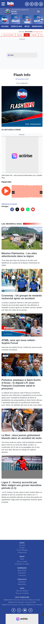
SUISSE (34, 35)
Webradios (37, 26)
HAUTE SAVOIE (8, 35)
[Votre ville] (27, 4)
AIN (27, 35)
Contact (22, 545)
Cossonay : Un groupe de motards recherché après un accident (22, 297)
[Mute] (38, 11)
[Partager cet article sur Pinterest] (22, 210)
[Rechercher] (36, 4)
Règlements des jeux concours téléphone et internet (22, 605)
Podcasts (22, 582)
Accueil (5, 26)
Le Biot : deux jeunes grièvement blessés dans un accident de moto (22, 436)
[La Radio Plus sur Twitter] (19, 610)
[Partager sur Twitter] (16, 210)
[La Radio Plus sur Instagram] (30, 610)
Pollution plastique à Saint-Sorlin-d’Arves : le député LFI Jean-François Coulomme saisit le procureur (21, 384)
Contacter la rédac (22, 564)
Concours (22, 575)
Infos (27, 26)
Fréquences (22, 552)
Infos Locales (22, 561)
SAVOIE (19, 35)
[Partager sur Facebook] (11, 210)
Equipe (22, 548)
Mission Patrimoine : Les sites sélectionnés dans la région (19, 255)
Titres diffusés (22, 550)
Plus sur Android (22, 593)
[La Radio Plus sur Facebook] (13, 610)
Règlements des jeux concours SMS (22, 602)
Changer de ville (37, 31)
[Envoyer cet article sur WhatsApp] (27, 210)
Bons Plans (16, 26)
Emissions (22, 573)
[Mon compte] (41, 4)
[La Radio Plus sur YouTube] (25, 610)
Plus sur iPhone (22, 591)
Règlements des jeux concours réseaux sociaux (22, 600)
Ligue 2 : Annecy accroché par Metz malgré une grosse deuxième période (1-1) (21, 485)
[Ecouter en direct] (32, 4)
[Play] (3, 18)
